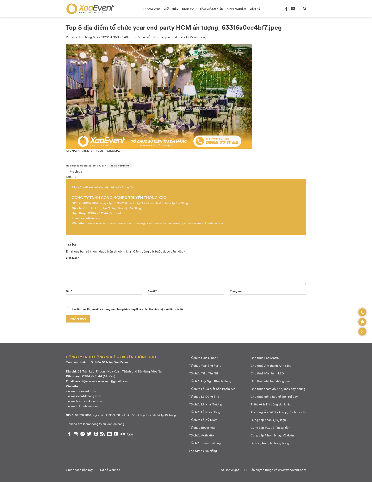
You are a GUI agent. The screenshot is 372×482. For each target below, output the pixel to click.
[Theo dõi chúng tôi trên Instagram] (76, 433)
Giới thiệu (171, 8)
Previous (74, 171)
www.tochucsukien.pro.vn (173, 223)
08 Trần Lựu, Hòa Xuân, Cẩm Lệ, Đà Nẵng (112, 208)
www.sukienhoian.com (210, 223)
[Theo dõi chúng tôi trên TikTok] (82, 433)
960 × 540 (120, 36)
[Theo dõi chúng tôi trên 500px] (130, 433)
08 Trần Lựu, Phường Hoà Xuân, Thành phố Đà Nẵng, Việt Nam (121, 371)
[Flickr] (123, 433)
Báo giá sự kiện (211, 8)
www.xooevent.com (102, 223)
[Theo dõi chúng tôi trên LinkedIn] (109, 433)
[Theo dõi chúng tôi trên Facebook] (286, 8)
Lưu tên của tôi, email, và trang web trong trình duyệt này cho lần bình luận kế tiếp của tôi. (128, 309)
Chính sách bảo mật (80, 469)
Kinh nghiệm (236, 8)
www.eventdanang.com (135, 223)
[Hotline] (362, 312)
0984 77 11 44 (98, 212)
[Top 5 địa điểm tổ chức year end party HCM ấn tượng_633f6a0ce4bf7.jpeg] (159, 95)
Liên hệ (255, 8)
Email (152, 291)
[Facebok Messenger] (362, 322)
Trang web (236, 291)
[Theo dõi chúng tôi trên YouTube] (293, 8)
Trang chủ (151, 8)
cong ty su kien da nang (107, 423)
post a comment (119, 165)
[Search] (304, 8)
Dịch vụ (188, 8)
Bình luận (72, 257)
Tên (69, 291)
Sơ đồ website (110, 469)
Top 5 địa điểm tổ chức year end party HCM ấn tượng (169, 36)
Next (71, 176)
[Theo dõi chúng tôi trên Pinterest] (96, 433)
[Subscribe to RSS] (102, 433)
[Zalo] (362, 331)
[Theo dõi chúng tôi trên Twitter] (89, 433)
